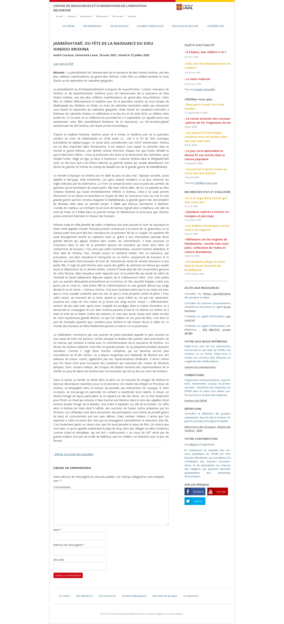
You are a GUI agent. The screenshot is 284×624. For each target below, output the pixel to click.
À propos (71, 16)
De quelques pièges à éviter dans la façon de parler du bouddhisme (205, 266)
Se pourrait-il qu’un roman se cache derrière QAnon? (206, 171)
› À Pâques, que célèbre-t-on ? (205, 52)
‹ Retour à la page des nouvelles (73, 454)
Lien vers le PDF (63, 64)
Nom (57, 530)
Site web (58, 559)
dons (193, 444)
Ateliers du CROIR (196, 400)
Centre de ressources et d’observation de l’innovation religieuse (99, 8)
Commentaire (62, 487)
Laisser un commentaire (200, 367)
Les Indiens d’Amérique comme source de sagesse (207, 228)
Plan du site (117, 16)
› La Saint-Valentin (197, 79)
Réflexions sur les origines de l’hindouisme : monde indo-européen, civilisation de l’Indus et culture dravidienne (207, 246)
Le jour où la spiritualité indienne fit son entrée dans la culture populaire (205, 155)
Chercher (132, 16)
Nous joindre (86, 16)
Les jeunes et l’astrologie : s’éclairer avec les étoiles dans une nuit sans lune (206, 137)
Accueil (59, 16)
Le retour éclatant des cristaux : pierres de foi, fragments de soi (208, 121)
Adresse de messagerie (69, 545)
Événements (102, 16)
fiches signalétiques (217, 293)
